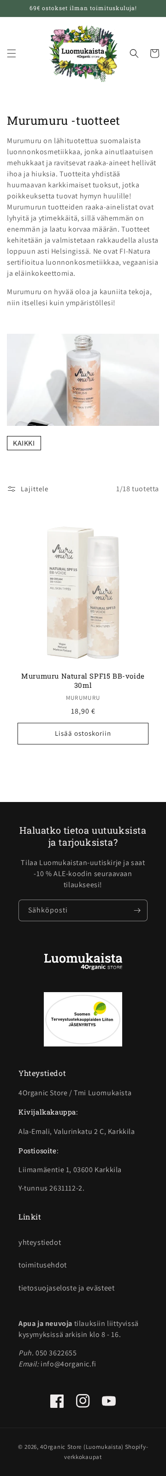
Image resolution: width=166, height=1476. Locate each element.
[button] (11, 53)
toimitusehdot (42, 1265)
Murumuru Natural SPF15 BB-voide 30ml (83, 681)
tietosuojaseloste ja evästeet (66, 1288)
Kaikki (24, 443)
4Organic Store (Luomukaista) (82, 1447)
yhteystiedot (39, 1242)
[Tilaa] (137, 910)
